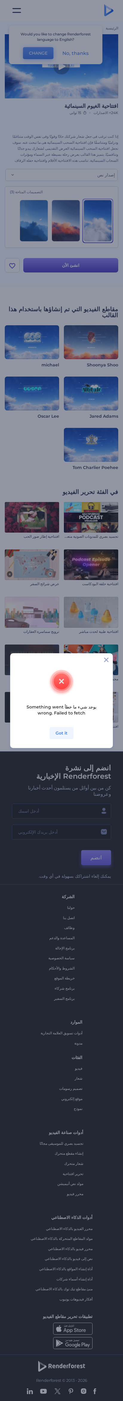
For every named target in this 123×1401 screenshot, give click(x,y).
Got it (61, 733)
